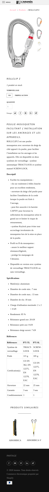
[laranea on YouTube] (15, 463)
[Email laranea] (33, 463)
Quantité (11, 102)
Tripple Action (21, 95)
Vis (9, 95)
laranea (17, 470)
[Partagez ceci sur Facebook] (20, 113)
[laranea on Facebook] (9, 463)
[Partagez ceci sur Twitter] (15, 113)
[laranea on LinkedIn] (27, 463)
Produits (22, 10)
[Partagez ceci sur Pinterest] (25, 113)
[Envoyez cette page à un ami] (36, 113)
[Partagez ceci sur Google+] (30, 113)
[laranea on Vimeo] (21, 463)
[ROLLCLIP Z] (21, 43)
